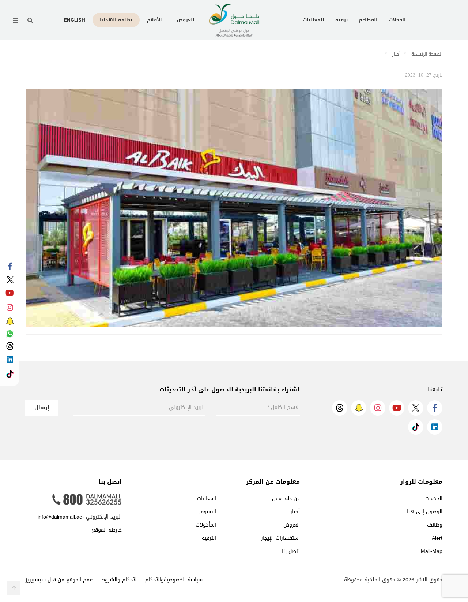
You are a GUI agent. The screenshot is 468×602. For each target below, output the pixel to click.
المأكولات (206, 525)
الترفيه (209, 538)
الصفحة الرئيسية (426, 54)
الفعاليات (313, 19)
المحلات (397, 19)
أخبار (396, 54)
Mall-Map (431, 551)
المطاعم (368, 19)
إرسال (41, 408)
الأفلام (154, 19)
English (74, 20)
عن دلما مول (286, 498)
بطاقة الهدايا (116, 19)
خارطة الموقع (107, 530)
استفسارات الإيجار (280, 538)
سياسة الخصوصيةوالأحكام (174, 580)
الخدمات (433, 498)
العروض (186, 19)
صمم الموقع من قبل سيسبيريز (60, 580)
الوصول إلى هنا (424, 512)
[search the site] (30, 20)
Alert (437, 538)
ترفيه (341, 19)
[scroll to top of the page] (13, 588)
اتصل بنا (291, 551)
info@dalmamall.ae (60, 517)
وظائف (434, 525)
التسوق (207, 512)
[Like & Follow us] (9, 266)
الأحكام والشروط (119, 580)
